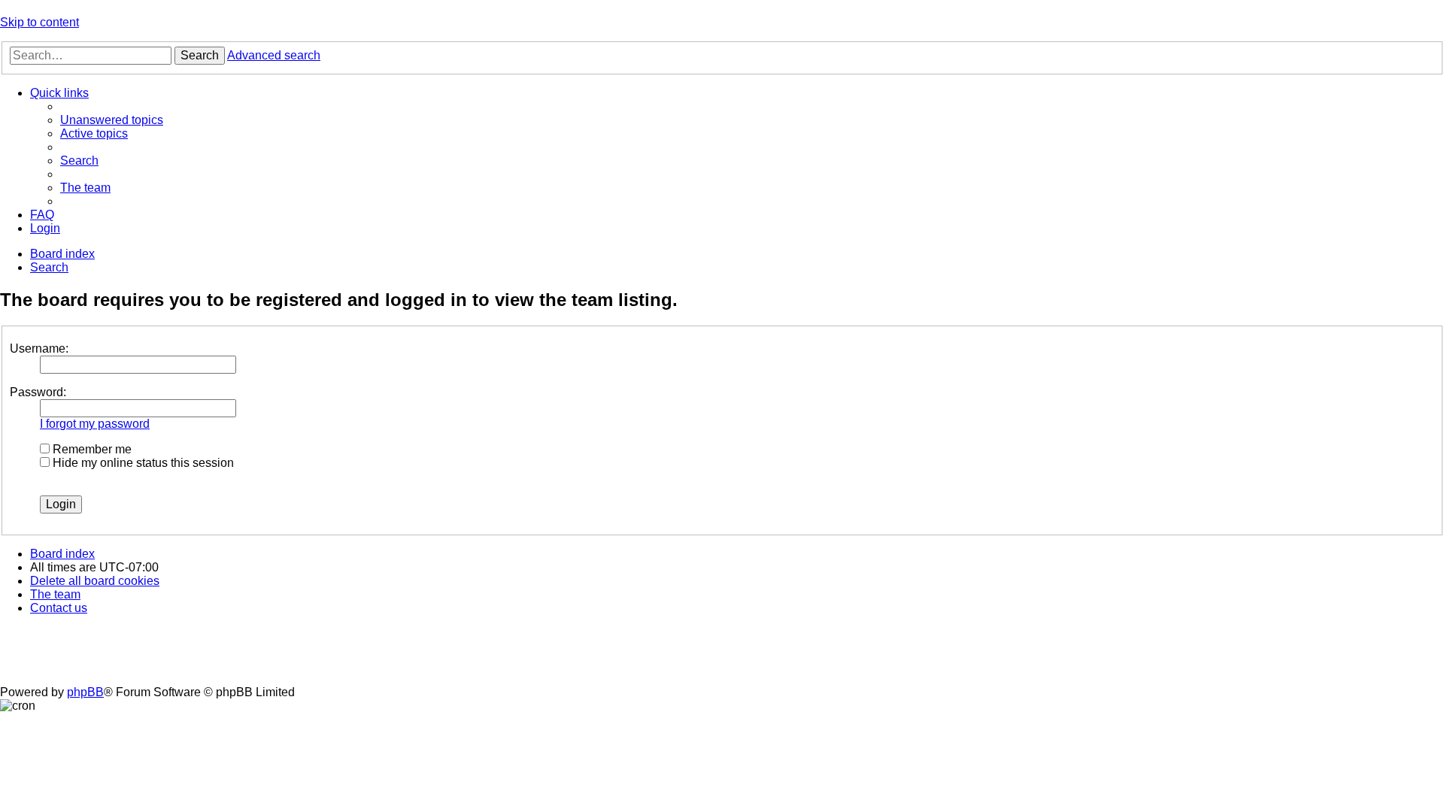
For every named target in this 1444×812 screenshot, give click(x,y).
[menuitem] (111, 120)
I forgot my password (95, 423)
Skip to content (39, 22)
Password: (38, 392)
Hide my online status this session (142, 462)
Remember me (91, 449)
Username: (39, 348)
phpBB (85, 692)
